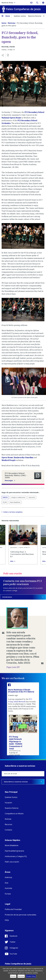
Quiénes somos (20, 16)
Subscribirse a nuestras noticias (16, 782)
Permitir (13, 976)
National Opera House (11, 118)
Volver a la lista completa (12, 512)
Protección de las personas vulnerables (20, 915)
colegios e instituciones (18, 497)
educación (32, 497)
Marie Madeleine (15, 502)
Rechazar (21, 976)
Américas (8, 877)
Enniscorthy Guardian (23, 457)
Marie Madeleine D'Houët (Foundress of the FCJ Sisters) (21, 691)
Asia (6, 883)
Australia (8, 888)
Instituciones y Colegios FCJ (16, 856)
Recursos (8, 824)
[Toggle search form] (37, 2)
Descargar (9, 480)
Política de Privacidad (13, 909)
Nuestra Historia (34, 16)
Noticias (8, 819)
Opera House (7, 457)
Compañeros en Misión (14, 813)
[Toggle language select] (43, 2)
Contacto (8, 830)
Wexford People (9, 460)
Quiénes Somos (11, 797)
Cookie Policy (31, 976)
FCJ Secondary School (34, 112)
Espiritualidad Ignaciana (14, 851)
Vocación (8, 802)
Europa (5, 497)
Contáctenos (7, 597)
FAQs (7, 920)
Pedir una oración (12, 862)
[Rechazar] (43, 973)
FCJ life (5, 502)
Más (11, 561)
